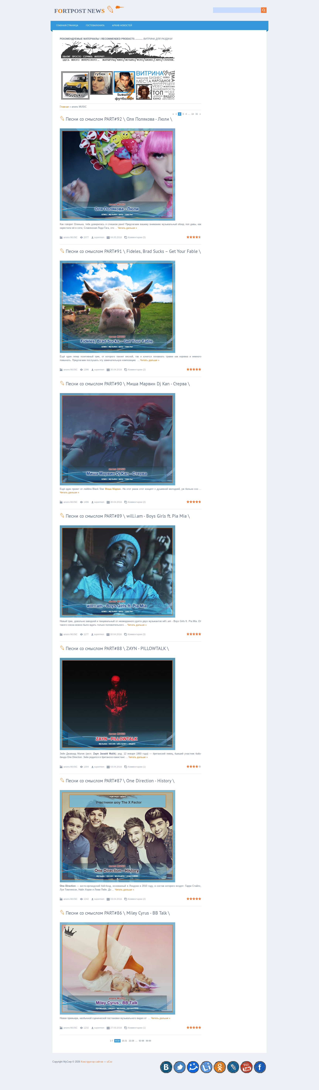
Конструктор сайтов (92, 1061)
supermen (99, 237)
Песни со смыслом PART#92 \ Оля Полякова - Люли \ (118, 119)
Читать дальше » (127, 228)
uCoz (109, 1061)
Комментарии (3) (136, 634)
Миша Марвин (113, 489)
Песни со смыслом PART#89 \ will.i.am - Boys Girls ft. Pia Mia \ (127, 516)
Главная (64, 106)
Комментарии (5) (137, 237)
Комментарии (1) (137, 767)
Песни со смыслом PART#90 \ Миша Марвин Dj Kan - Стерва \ (127, 384)
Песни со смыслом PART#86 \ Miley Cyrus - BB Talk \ (117, 913)
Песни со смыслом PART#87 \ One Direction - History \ (119, 781)
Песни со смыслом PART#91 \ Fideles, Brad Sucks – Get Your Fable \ (132, 251)
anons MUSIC (71, 237)
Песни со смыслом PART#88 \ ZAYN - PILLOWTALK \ (116, 648)
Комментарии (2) (137, 369)
